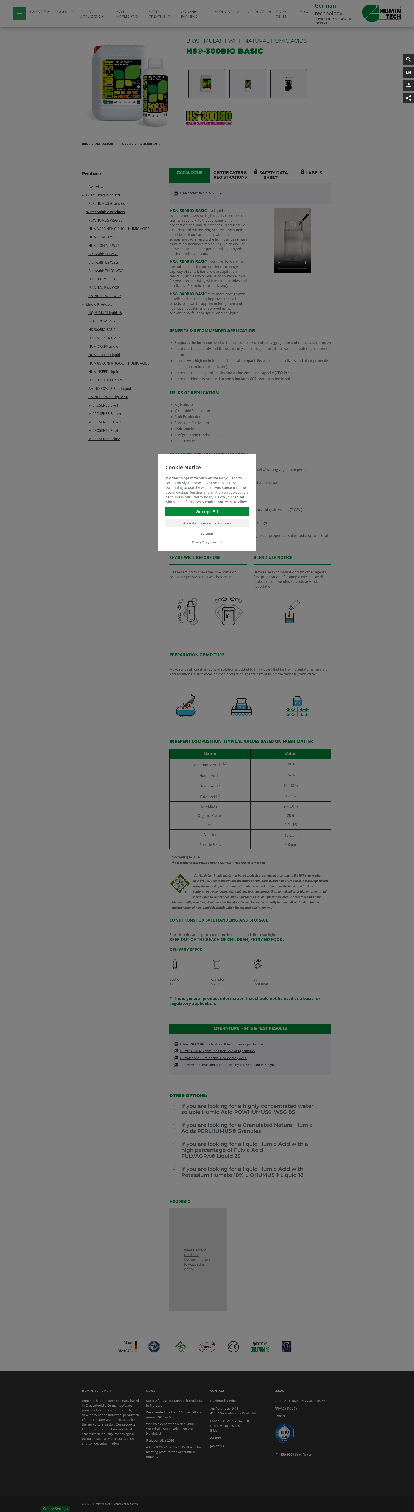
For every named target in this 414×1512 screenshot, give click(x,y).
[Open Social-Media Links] (408, 98)
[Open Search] (408, 59)
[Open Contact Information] (408, 85)
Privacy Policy (202, 497)
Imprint (217, 542)
